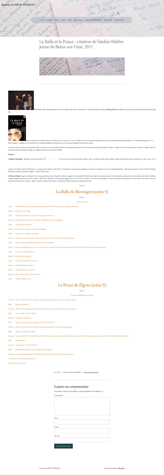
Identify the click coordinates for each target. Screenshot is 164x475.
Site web (56, 436)
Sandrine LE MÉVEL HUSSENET (18, 4)
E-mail (56, 427)
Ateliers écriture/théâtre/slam (90, 372)
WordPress (121, 468)
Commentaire (58, 395)
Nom (56, 418)
